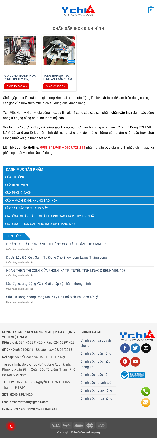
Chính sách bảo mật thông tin (95, 364)
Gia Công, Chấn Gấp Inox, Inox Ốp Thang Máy (40, 224)
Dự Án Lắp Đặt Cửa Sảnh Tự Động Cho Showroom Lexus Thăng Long (56, 257)
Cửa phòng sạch (18, 193)
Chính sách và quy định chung (97, 343)
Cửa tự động (15, 177)
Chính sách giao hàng (96, 390)
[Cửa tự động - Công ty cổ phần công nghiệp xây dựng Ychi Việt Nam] (78, 10)
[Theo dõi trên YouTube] (135, 362)
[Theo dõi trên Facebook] (125, 348)
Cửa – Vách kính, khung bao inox (31, 200)
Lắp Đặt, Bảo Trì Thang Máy (26, 208)
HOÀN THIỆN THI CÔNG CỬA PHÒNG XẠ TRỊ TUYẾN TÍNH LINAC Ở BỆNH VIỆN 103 (66, 271)
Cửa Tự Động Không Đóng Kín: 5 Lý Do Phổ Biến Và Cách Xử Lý (52, 297)
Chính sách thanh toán (97, 383)
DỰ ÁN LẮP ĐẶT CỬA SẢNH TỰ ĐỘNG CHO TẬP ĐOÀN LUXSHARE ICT (57, 244)
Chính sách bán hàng (96, 353)
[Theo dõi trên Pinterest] (125, 362)
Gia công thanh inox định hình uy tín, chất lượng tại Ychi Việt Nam (20, 81)
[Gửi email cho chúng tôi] (146, 348)
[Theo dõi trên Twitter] (135, 348)
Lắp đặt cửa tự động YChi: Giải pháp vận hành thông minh (48, 284)
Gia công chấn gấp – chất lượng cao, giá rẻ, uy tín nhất (50, 216)
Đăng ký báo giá (17, 86)
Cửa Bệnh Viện (16, 185)
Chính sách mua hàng (96, 398)
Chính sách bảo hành (96, 375)
